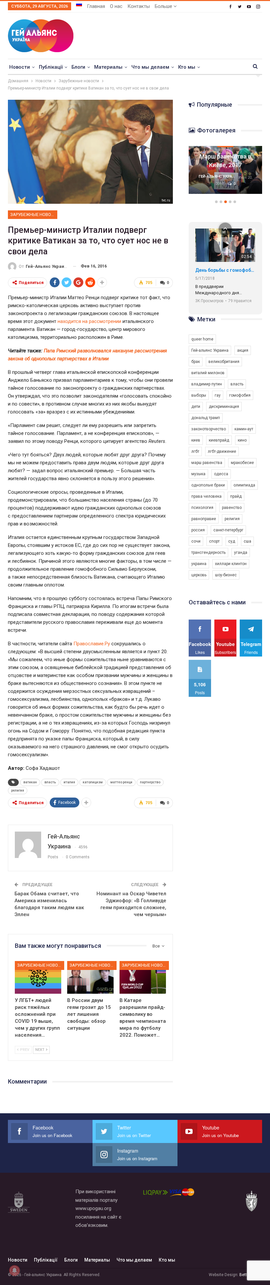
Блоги (78, 67)
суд (231, 541)
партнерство (150, 782)
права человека (206, 496)
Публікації (51, 67)
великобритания (223, 361)
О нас (116, 6)
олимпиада (244, 485)
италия (69, 782)
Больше (164, 6)
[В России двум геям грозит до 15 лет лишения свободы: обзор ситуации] (90, 977)
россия (198, 530)
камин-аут (243, 429)
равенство (232, 507)
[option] (225, 173)
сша (247, 541)
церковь (198, 575)
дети (195, 406)
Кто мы (186, 67)
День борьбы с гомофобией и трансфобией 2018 (225, 270)
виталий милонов (208, 373)
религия (17, 790)
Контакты (138, 6)
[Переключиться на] (79, 4)
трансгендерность (208, 552)
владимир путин (206, 384)
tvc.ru (166, 200)
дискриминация (224, 406)
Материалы (108, 67)
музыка (198, 474)
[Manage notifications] (14, 1270)
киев (195, 440)
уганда (240, 552)
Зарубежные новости (33, 214)
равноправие (203, 519)
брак (195, 361)
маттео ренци (121, 782)
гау (218, 395)
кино (242, 440)
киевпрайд (219, 440)
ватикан (30, 782)
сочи (196, 541)
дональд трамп (205, 417)
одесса (221, 474)
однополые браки (208, 485)
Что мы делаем (150, 67)
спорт (214, 541)
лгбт (195, 451)
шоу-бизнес (226, 575)
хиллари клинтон (231, 563)
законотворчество (208, 429)
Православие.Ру (91, 644)
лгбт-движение (222, 451)
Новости (19, 67)
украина (198, 563)
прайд (236, 496)
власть (50, 782)
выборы (198, 395)
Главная (96, 6)
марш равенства (206, 462)
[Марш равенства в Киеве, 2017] (225, 170)
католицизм (93, 782)
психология (202, 507)
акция (242, 350)
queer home (202, 339)
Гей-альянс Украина (210, 350)
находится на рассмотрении (89, 321)
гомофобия (240, 395)
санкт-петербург (228, 530)
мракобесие (242, 462)
